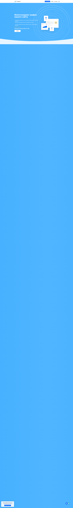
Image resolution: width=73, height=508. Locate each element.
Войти (52, 1)
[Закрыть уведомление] (13, 501)
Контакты (56, 1)
